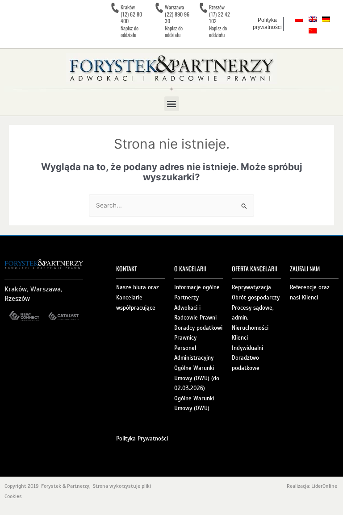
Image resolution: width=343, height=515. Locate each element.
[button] (171, 103)
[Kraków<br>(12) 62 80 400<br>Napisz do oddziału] (114, 8)
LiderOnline (325, 486)
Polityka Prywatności (142, 438)
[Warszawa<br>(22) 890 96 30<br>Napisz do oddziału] (159, 8)
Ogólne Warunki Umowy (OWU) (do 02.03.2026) (196, 378)
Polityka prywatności (267, 23)
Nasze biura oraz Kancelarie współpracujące (137, 297)
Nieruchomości (250, 328)
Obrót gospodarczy (256, 297)
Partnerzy (186, 297)
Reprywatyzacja (251, 287)
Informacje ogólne (197, 287)
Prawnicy (185, 337)
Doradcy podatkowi (198, 328)
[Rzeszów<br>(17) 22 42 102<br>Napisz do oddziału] (203, 8)
